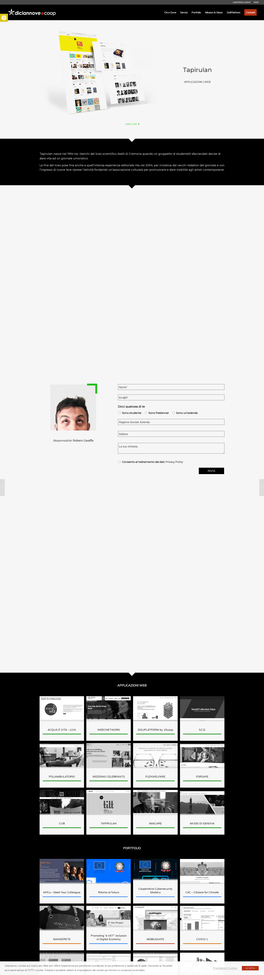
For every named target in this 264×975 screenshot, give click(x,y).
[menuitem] (241, 2)
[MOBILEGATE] (261, 487)
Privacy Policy (174, 461)
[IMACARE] (2, 487)
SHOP (256, 2)
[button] (4, 18)
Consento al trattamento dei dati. (152, 461)
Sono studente (131, 412)
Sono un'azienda (187, 412)
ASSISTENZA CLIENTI (242, 2)
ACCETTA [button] (250, 968)
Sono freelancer (158, 412)
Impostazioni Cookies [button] (225, 968)
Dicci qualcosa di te (131, 406)
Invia (211, 471)
